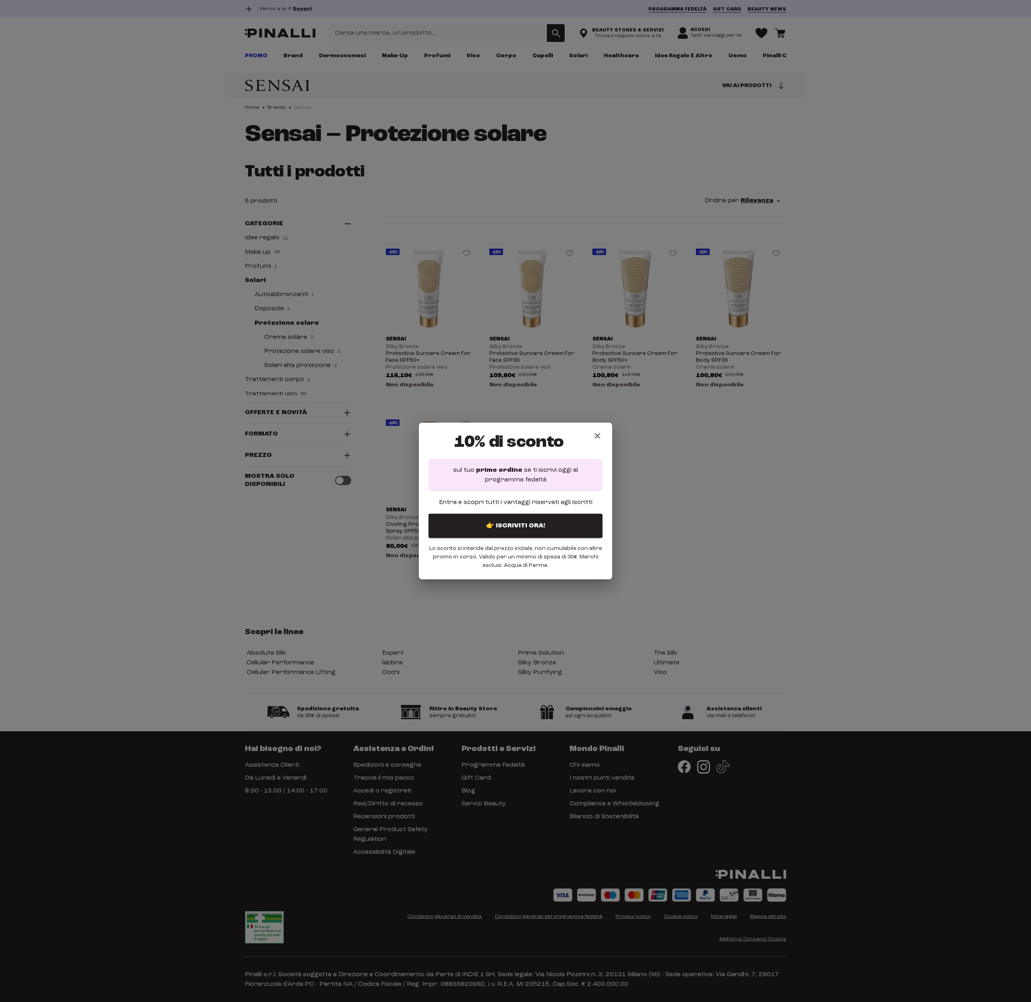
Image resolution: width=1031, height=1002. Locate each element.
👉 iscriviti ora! (515, 526)
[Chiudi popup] (597, 436)
